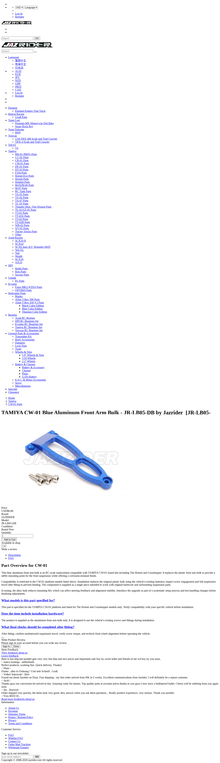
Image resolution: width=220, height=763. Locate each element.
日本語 (19, 67)
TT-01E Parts (22, 216)
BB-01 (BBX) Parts (26, 154)
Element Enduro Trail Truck (30, 111)
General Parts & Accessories (23, 333)
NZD (18, 80)
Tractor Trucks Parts (26, 231)
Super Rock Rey (24, 126)
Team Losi (14, 120)
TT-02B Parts (22, 222)
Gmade (12, 277)
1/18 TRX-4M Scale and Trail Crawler (36, 138)
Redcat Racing (16, 114)
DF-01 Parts (21, 166)
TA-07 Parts (21, 200)
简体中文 (20, 64)
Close (16, 646)
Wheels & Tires (23, 352)
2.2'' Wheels (28, 361)
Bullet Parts (21, 268)
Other (18, 234)
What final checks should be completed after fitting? (37, 627)
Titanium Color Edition (34, 311)
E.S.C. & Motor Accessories (30, 379)
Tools (18, 348)
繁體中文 (20, 60)
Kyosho (12, 284)
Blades (19, 296)
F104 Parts (21, 172)
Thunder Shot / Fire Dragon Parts (33, 206)
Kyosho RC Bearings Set (29, 324)
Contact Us (14, 741)
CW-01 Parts (22, 163)
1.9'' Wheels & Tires (33, 355)
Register (19, 16)
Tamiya (12, 151)
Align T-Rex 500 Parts (27, 299)
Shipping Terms (16, 714)
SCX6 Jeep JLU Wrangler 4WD (32, 246)
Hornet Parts (22, 178)
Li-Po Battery (29, 376)
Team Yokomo (16, 129)
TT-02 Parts (21, 219)
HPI (10, 265)
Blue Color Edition (32, 308)
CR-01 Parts (22, 160)
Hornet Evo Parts (24, 175)
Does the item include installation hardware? (32, 613)
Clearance (13, 392)
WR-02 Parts (22, 225)
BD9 (17, 132)
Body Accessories (25, 339)
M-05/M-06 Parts (24, 185)
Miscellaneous (23, 386)
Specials (12, 389)
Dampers (20, 342)
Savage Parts (22, 274)
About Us (13, 708)
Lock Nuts (21, 345)
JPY (17, 77)
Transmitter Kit (23, 336)
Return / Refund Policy (20, 717)
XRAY (12, 145)
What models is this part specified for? (28, 600)
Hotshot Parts (22, 182)
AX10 (18, 262)
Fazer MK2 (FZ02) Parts (28, 287)
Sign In (6, 646)
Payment (13, 711)
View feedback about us (14, 652)
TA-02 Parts (21, 197)
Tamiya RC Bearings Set (28, 327)
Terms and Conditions (20, 723)
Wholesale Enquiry (18, 747)
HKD (18, 86)
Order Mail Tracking (19, 744)
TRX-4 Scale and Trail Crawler (32, 141)
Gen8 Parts (21, 117)
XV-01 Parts (22, 228)
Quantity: (6, 532)
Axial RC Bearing (25, 318)
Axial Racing (15, 237)
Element (12, 107)
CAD (18, 89)
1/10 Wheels (29, 358)
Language (13, 57)
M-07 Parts (21, 188)
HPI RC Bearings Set (26, 321)
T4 (16, 148)
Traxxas (12, 135)
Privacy (12, 720)
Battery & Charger (25, 364)
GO (37, 38)
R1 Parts (19, 280)
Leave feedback (10, 655)
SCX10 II (20, 240)
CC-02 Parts (22, 157)
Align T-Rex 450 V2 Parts (29, 302)
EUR (18, 74)
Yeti (17, 253)
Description (14, 555)
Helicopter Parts (17, 293)
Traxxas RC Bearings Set (29, 330)
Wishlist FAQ (15, 738)
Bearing (12, 314)
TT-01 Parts (21, 212)
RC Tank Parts (23, 191)
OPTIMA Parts (23, 290)
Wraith (18, 256)
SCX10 (19, 259)
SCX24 (19, 243)
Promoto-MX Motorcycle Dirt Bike (34, 123)
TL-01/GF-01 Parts (25, 209)
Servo (18, 382)
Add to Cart (9, 539)
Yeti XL (19, 250)
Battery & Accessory (33, 367)
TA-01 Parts (21, 194)
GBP (18, 83)
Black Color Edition (33, 305)
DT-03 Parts (21, 169)
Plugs (25, 373)
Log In (19, 13)
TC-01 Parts (21, 203)
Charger (26, 370)
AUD (18, 71)
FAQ (11, 558)
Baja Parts (20, 271)
